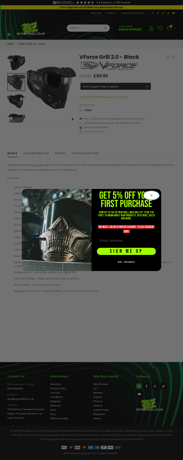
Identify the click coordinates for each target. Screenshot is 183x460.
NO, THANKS (126, 262)
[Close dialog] (151, 195)
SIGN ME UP (126, 251)
